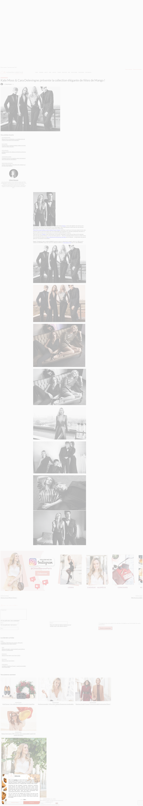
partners (16, 779)
